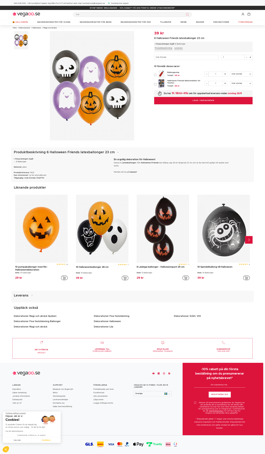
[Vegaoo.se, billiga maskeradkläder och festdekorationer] (26, 14)
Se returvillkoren (39, 175)
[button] (243, 14)
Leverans (178, 48)
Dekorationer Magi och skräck (30, 327)
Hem (14, 28)
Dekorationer (25, 28)
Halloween (37, 28)
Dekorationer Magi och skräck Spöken (35, 316)
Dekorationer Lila (103, 327)
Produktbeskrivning (163, 48)
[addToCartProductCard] (64, 277)
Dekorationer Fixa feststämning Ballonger (37, 321)
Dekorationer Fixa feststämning (111, 316)
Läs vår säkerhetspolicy (14, 431)
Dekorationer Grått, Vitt (187, 316)
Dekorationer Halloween (107, 321)
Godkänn (46, 440)
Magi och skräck (50, 28)
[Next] (249, 240)
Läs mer (17, 440)
